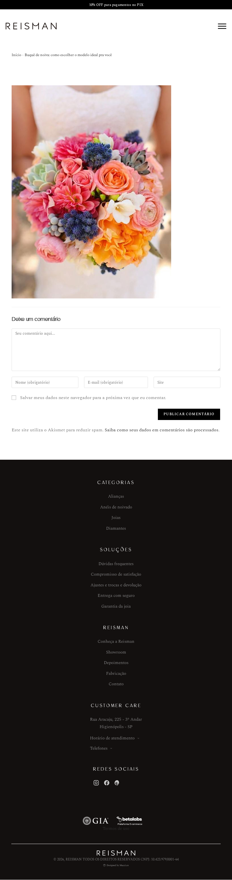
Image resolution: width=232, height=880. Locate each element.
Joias (116, 517)
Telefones (99, 748)
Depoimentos (116, 663)
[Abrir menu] (222, 26)
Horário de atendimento (112, 738)
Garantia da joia (116, 606)
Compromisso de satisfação (116, 574)
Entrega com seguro (116, 595)
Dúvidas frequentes (116, 564)
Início (16, 55)
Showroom (116, 652)
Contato (116, 684)
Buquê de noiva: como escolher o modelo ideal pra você (68, 55)
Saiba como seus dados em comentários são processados (161, 430)
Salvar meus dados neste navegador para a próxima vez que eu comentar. (93, 397)
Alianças (116, 496)
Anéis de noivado (116, 507)
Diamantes (116, 528)
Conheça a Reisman (116, 641)
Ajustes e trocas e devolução (116, 585)
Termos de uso (116, 828)
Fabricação (116, 673)
